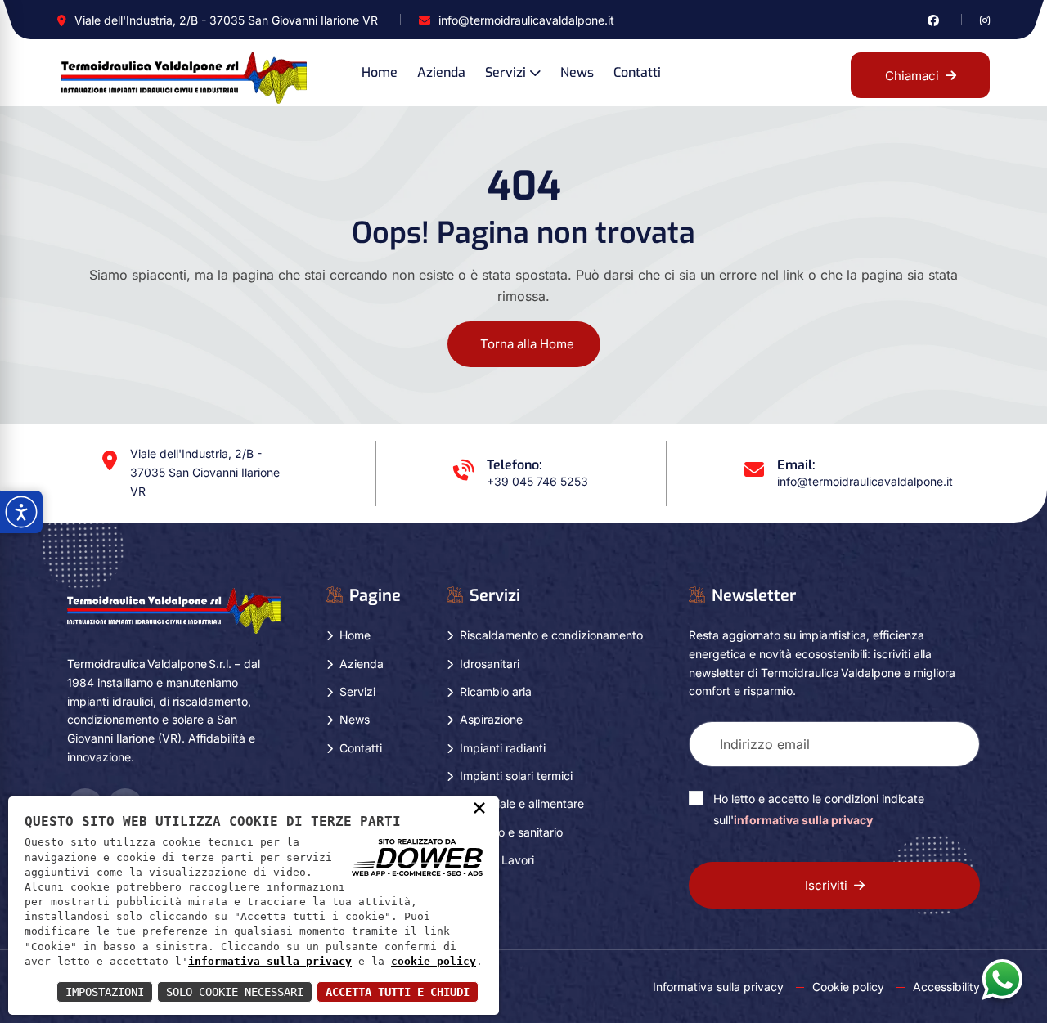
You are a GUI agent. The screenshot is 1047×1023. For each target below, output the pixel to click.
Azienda (441, 72)
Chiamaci (912, 75)
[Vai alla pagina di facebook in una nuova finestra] (933, 20)
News (577, 72)
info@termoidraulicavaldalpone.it (526, 20)
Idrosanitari (489, 664)
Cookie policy (848, 987)
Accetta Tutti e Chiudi (398, 991)
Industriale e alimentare (522, 803)
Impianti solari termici (516, 776)
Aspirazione (491, 719)
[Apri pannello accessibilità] (21, 512)
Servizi (505, 72)
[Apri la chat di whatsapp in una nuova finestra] (1002, 978)
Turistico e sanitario (511, 832)
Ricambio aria (496, 691)
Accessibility (946, 987)
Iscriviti (826, 885)
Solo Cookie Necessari (234, 991)
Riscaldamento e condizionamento (551, 635)
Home (380, 72)
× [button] (479, 807)
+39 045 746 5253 (537, 481)
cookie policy (433, 961)
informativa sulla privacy (803, 820)
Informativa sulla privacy (718, 987)
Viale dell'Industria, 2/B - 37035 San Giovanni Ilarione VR (226, 20)
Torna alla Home (527, 344)
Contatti (637, 72)
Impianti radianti (503, 748)
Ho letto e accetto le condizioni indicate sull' (818, 809)
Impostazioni (104, 991)
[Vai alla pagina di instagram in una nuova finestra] (985, 20)
